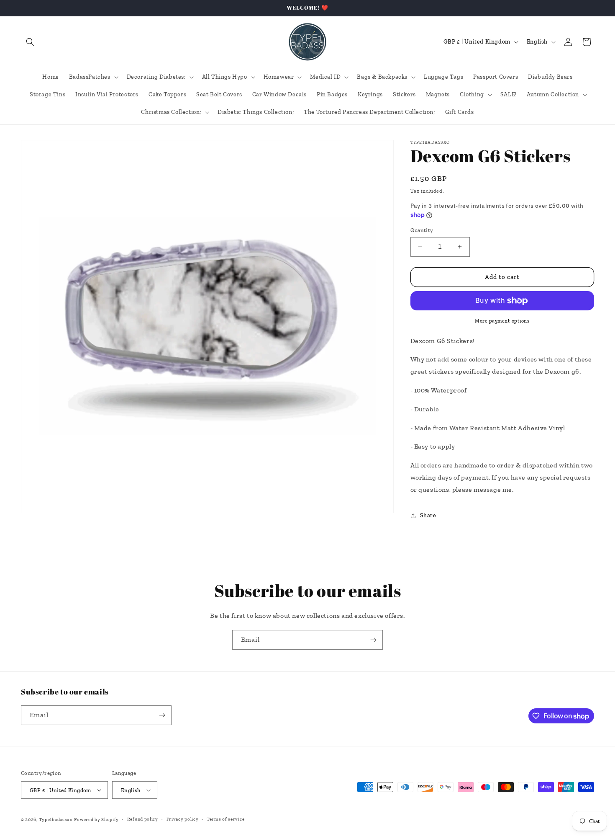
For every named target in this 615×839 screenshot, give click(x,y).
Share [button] (428, 515)
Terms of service (225, 819)
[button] (30, 42)
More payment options (502, 321)
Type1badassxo (56, 819)
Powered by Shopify (96, 819)
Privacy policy (183, 819)
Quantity (421, 230)
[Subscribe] (373, 640)
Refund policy (142, 819)
